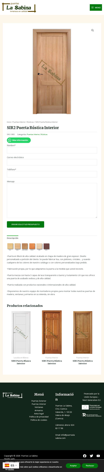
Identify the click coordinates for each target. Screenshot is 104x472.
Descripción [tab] (12, 238)
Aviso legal (39, 413)
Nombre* (11, 145)
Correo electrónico (15, 157)
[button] (92, 30)
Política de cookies (38, 419)
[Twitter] (91, 456)
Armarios (39, 410)
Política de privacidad (38, 416)
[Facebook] (84, 456)
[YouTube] (98, 456)
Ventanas (39, 407)
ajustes (11, 469)
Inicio (9, 122)
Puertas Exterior (38, 400)
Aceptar (73, 465)
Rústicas (30, 122)
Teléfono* (11, 169)
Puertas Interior (19, 122)
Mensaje (10, 181)
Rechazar (90, 465)
